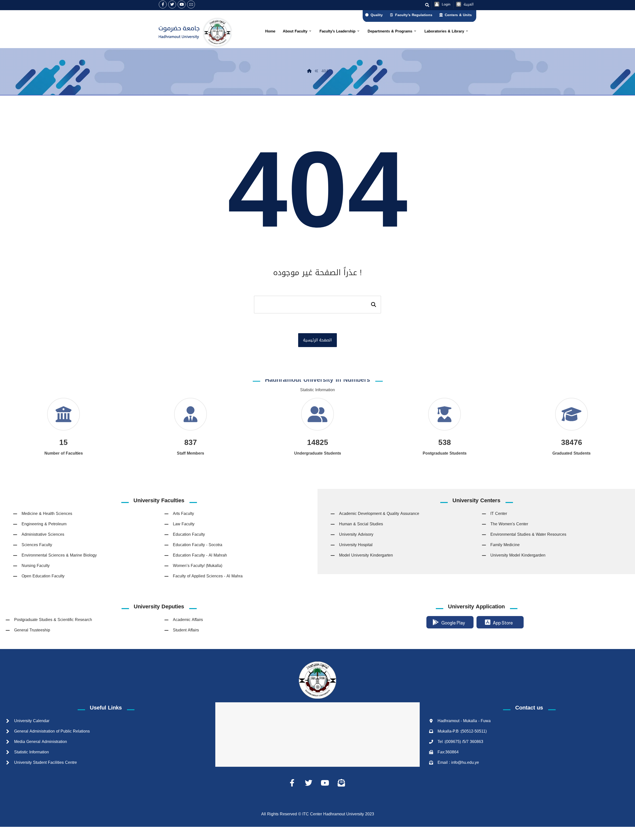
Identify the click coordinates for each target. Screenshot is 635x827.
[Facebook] (163, 4)
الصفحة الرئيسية (317, 340)
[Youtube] (182, 4)
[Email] (191, 4)
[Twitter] (172, 4)
